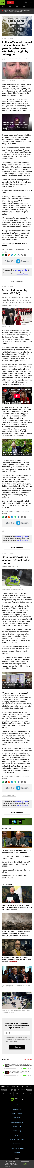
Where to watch (17, 1113)
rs (27, 1086)
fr (22, 1086)
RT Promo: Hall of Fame (17, 1139)
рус (13, 1086)
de (18, 1086)
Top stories (6, 828)
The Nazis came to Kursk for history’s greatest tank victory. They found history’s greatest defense (16, 934)
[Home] (2, 2)
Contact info (17, 1144)
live (10, 2)
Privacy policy (17, 1131)
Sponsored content (17, 1122)
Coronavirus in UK (9, 796)
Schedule (17, 1118)
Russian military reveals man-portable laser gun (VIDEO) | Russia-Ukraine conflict (17, 11)
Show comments (17, 281)
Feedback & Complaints (17, 1148)
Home (4, 38)
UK (3, 531)
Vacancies (17, 1152)
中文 (31, 1086)
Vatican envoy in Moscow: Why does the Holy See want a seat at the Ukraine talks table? (17, 907)
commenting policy (21, 270)
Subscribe (17, 1047)
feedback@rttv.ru (22, 274)
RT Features (7, 884)
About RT (17, 1135)
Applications (17, 1109)
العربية (3, 1086)
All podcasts (28, 1059)
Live (17, 1104)
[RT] (4, 1090)
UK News (10, 38)
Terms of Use (17, 1126)
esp (8, 1086)
